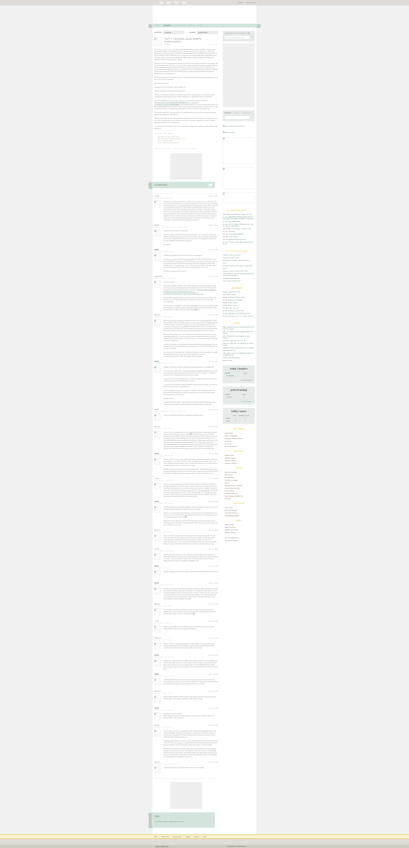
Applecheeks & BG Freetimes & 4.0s (239, 313)
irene (169, 44)
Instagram (181, 2)
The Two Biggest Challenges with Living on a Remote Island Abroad (238, 225)
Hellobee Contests (230, 463)
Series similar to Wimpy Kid (231, 281)
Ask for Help (229, 433)
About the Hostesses (231, 513)
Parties (227, 483)
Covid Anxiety (233, 237)
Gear (199, 25)
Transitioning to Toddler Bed (234, 496)
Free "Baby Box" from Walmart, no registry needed (238, 344)
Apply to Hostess (230, 527)
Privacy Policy (177, 837)
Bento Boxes (229, 475)
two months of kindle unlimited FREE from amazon (238, 332)
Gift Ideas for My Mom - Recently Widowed (236, 260)
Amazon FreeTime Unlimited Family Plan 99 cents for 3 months (238, 328)
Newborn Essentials (231, 480)
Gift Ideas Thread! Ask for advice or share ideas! (237, 266)
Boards (167, 25)
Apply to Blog (229, 524)
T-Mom (156, 196)
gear (175, 148)
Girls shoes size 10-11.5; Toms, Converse (240, 316)
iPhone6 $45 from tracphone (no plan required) (236, 337)
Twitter (158, 2)
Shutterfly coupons (234, 358)
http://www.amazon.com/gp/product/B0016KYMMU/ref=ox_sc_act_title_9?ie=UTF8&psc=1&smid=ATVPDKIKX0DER (176, 103)
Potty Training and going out (168, 142)
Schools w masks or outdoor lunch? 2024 (235, 271)
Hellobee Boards (173, 15)
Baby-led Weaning (231, 472)
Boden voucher (232, 303)
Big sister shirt (234, 308)
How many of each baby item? (168, 136)
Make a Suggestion (231, 436)
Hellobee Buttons (230, 532)
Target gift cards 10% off (237, 341)
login (165, 821)
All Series (228, 498)
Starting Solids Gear (231, 493)
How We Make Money (232, 538)
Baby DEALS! (231, 350)
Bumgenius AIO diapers (235, 300)
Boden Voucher (231, 294)
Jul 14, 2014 (213, 196)
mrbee (156, 225)
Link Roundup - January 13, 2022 (241, 214)
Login (240, 2)
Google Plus (154, 3)
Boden (230, 360)
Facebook (165, 2)
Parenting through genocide (231, 278)
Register (251, 2)
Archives (247, 113)
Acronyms (228, 444)
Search (228, 113)
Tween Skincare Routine (236, 234)
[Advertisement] (186, 166)
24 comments (161, 185)
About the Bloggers (231, 510)
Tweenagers (231, 231)
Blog (157, 25)
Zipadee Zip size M (234, 292)
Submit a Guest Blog (231, 530)
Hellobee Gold (229, 455)
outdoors (191, 148)
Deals (192, 25)
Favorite (206, 185)
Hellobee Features (230, 460)
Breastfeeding (229, 477)
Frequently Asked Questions (234, 438)
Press (204, 837)
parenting (168, 32)
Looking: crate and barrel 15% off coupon (241, 348)
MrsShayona (230, 375)
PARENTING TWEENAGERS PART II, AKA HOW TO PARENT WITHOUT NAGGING (238, 218)
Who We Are (229, 507)
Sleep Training (229, 491)
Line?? (225, 263)
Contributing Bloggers (232, 515)
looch (157, 762)
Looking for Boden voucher (236, 297)
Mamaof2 (157, 638)
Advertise (196, 837)
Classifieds (180, 25)
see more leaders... (247, 380)
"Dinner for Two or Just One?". (232, 255)
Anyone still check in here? (231, 258)
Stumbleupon (193, 185)
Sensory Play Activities (232, 488)
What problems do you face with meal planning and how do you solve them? (238, 274)
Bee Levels (228, 441)
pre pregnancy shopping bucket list (171, 138)
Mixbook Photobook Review (237, 239)
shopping (182, 148)
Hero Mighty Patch (234, 221)
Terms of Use (165, 837)
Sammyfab (158, 276)
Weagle (157, 314)
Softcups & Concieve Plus (236, 311)
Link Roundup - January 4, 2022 (241, 229)
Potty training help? (165, 140)
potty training (165, 148)
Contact (188, 837)
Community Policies (231, 540)
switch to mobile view (161, 846)
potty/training (202, 32)
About (156, 837)
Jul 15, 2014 (213, 638)
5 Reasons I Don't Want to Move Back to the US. (238, 243)
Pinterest (173, 2)
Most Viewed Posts (231, 446)
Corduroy (229, 397)
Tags (237, 113)
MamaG (157, 725)
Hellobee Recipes (230, 458)
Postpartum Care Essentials (233, 485)
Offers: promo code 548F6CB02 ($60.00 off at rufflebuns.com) (238, 354)
